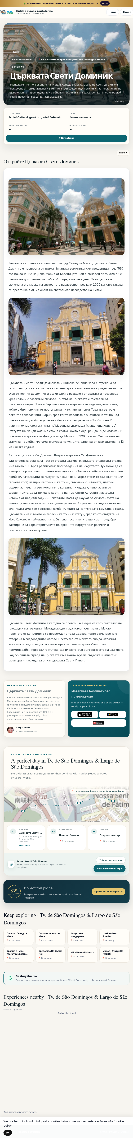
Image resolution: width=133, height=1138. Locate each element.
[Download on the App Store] (84, 714)
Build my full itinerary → (109, 868)
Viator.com (29, 1112)
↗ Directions (66, 138)
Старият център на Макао (116, 835)
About (126, 12)
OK (7, 1132)
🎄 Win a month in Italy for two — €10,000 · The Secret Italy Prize (65, 3)
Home (113, 12)
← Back (14, 52)
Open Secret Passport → (108, 891)
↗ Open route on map (111, 860)
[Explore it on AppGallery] (98, 723)
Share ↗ (123, 153)
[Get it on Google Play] (112, 714)
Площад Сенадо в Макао (74, 835)
